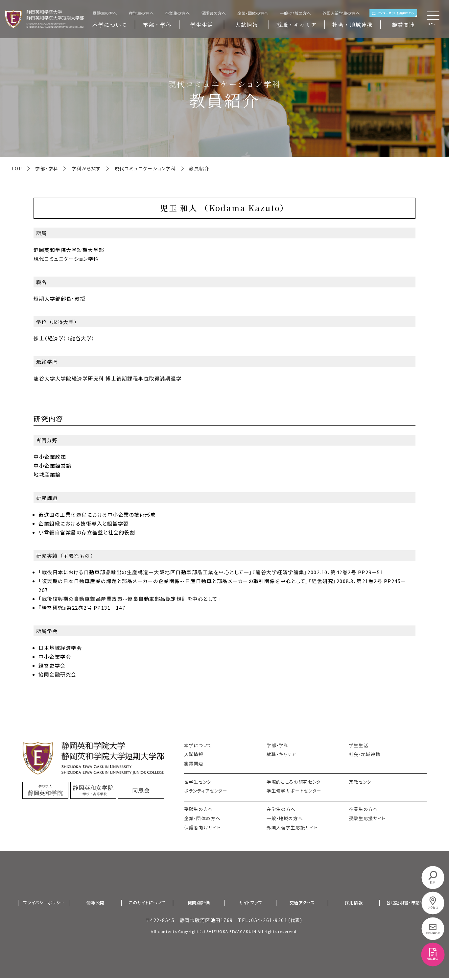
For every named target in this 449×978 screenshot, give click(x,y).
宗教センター (362, 781)
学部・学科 (157, 25)
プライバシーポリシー (44, 903)
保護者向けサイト (202, 827)
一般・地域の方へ (295, 13)
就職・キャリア (296, 25)
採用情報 (354, 903)
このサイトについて (147, 903)
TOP (16, 168)
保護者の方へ (213, 13)
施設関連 (403, 25)
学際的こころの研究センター (296, 781)
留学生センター (200, 781)
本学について (109, 25)
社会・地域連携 (352, 25)
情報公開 (95, 903)
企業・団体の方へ (253, 13)
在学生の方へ (141, 13)
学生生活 (201, 25)
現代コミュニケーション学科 (145, 168)
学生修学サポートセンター (294, 790)
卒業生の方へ (177, 13)
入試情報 (246, 25)
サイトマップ (250, 903)
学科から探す (86, 168)
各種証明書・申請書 (405, 903)
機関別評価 (199, 903)
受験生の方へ (104, 13)
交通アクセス (302, 903)
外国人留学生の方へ (341, 13)
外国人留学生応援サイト (292, 827)
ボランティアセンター (205, 790)
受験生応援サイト (367, 818)
